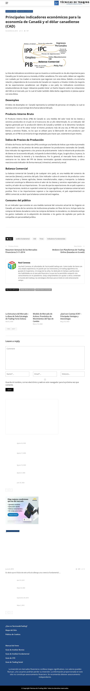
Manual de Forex (12, 645)
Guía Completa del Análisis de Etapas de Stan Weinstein (39, 585)
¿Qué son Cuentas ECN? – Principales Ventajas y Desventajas (70, 316)
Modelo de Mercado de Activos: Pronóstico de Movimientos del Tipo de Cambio (43, 317)
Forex (41, 239)
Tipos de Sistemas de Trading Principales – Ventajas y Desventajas (43, 578)
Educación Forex (11, 11)
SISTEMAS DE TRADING (13, 531)
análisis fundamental (23, 239)
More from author (27, 290)
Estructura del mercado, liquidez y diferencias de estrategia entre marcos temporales (50, 440)
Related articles (12, 290)
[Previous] (7, 490)
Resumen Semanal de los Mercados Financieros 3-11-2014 (21, 250)
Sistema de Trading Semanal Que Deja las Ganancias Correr (40, 480)
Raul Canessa (24, 262)
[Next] (11, 490)
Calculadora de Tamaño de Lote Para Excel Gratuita (37, 470)
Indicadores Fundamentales (56, 239)
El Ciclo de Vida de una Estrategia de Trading (28, 565)
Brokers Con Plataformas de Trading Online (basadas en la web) (68, 250)
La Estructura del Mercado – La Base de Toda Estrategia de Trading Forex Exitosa (17, 316)
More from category (43, 290)
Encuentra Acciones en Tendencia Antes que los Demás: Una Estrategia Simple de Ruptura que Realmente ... (49, 461)
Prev (8, 329)
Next (13, 329)
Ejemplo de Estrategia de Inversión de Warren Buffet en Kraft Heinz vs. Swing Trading (50, 450)
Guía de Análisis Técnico (14, 650)
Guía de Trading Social (14, 662)
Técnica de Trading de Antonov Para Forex (33, 603)
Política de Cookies (12, 634)
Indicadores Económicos (25, 11)
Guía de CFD (10, 658)
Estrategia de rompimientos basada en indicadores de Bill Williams (43, 595)
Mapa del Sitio (11, 630)
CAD (34, 239)
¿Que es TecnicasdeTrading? (16, 626)
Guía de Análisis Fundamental (17, 654)
